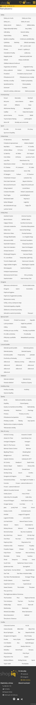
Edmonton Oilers (9, 233)
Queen (26, 657)
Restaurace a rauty (9, 299)
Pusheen (18, 552)
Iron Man (22, 504)
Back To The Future (9, 445)
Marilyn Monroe (25, 646)
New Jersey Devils (27, 244)
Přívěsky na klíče (9, 421)
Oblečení (3, 376)
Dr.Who (31, 473)
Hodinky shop (5, 386)
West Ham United (27, 164)
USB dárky (7, 32)
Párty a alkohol (8, 70)
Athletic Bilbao (8, 150)
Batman (28, 448)
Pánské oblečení (8, 382)
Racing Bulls (27, 108)
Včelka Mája (7, 605)
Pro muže (18, 129)
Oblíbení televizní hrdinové (12, 63)
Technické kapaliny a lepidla (12, 306)
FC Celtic (31, 167)
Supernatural (27, 584)
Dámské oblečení (9, 379)
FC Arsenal (31, 150)
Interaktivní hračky (9, 53)
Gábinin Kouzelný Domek (11, 490)
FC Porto (20, 150)
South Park (7, 563)
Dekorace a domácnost (11, 285)
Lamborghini (28, 119)
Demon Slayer (8, 466)
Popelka (31, 546)
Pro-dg (32, 549)
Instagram (25, 677)
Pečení (19, 70)
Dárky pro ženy (26, 18)
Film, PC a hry (5, 431)
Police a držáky (30, 70)
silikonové (7, 362)
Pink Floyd (26, 653)
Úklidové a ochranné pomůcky (13, 310)
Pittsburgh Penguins (10, 254)
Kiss (18, 643)
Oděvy (6, 327)
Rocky (18, 556)
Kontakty (7, 689)
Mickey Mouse (8, 528)
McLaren (6, 101)
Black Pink (32, 629)
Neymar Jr (27, 199)
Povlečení (7, 74)
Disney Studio (8, 469)
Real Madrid (25, 140)
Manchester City (25, 160)
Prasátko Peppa (8, 549)
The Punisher (8, 598)
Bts (19, 632)
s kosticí (28, 358)
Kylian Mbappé (8, 202)
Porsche (20, 115)
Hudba (3, 622)
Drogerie (3, 282)
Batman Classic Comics (10, 448)
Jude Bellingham (25, 195)
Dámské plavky (8, 351)
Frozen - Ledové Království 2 (24, 483)
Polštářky (23, 327)
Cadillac (6, 112)
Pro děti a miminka (9, 334)
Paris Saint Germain (9, 181)
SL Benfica (7, 153)
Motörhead (19, 650)
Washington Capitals (28, 264)
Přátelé (21, 549)
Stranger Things (29, 577)
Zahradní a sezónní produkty (12, 313)
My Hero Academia (26, 532)
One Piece (7, 539)
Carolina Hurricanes (26, 223)
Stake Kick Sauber (28, 112)
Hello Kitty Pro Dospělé (11, 497)
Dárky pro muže (8, 18)
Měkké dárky (31, 25)
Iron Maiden (7, 643)
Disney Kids (31, 466)
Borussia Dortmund (10, 185)
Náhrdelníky (31, 407)
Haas (29, 105)
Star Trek (6, 573)
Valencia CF (19, 146)
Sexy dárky (28, 28)
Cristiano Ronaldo (9, 192)
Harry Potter (26, 493)
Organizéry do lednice (10, 67)
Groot (29, 490)
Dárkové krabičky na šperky (23, 400)
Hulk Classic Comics (27, 500)
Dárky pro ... (7, 22)
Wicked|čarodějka (9, 611)
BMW (31, 115)
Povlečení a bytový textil (24, 74)
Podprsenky (21, 355)
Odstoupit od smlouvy (11, 695)
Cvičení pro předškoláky (27, 39)
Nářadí (6, 60)
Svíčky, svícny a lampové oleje (12, 303)
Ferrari (6, 98)
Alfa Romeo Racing (9, 108)
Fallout (28, 476)
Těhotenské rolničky (10, 428)
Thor (18, 598)
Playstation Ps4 (26, 542)
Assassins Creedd (26, 434)
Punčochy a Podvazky (10, 358)
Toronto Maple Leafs (10, 261)
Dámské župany (26, 351)
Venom (19, 605)
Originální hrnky (28, 67)
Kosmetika (29, 289)
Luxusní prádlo (5, 344)
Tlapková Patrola (30, 598)
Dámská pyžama (28, 348)
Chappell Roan (30, 639)
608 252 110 (7, 686)
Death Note (30, 462)
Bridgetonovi (8, 455)
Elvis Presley (28, 636)
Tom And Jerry (8, 601)
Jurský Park (14, 507)
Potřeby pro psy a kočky (11, 330)
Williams (17, 105)
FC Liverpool (19, 167)
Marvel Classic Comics (26, 521)
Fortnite (6, 483)
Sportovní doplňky (9, 133)
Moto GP (6, 122)
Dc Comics (7, 462)
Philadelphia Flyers (26, 251)
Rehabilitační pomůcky (27, 337)
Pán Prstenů (30, 539)
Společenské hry (9, 84)
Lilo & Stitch (26, 518)
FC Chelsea (7, 167)
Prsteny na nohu (24, 414)
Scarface (30, 556)
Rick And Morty (30, 552)
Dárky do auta (25, 22)
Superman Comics (9, 584)
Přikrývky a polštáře (10, 337)
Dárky (2, 15)
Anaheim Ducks (8, 216)
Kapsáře (32, 320)
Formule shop (5, 94)
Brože (5, 400)
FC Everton (30, 174)
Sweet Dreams (8, 587)
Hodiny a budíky (9, 389)
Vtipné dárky (7, 35)
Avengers (27, 441)
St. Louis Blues (8, 257)
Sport (2, 126)
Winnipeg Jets (8, 268)
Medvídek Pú (29, 525)
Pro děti (6, 129)
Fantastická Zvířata (9, 480)
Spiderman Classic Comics (25, 563)
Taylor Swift (7, 664)
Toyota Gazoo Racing (10, 119)
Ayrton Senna (8, 115)
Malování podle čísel (26, 56)
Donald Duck (26, 469)
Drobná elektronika (28, 285)
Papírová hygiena (9, 292)
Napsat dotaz (8, 692)
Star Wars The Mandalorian (12, 577)
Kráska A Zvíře (8, 511)
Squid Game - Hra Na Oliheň (12, 570)
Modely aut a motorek (21, 122)
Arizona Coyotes (26, 216)
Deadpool (18, 462)
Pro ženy (30, 129)
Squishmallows (30, 570)
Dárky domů (7, 25)
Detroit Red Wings (25, 230)
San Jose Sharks (27, 254)
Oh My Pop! (30, 535)
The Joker (32, 587)
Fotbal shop (4, 136)
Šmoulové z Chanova (10, 618)
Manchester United (9, 164)
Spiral (33, 660)
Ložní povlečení (8, 323)
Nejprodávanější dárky (10, 28)
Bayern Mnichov (27, 181)
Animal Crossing (8, 434)
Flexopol (30, 313)
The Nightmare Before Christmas (13, 594)
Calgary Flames (8, 223)
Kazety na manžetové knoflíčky (13, 407)
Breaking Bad (26, 452)
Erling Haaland (8, 188)
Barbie (27, 445)
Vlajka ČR (28, 205)
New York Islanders (9, 247)
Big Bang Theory (8, 452)
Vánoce (6, 341)
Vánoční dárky (25, 32)
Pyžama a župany (26, 382)
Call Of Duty (25, 455)
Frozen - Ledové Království (12, 487)
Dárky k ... (19, 25)
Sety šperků (31, 421)
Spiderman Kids (8, 566)
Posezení (6, 320)
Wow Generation (9, 615)
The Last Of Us (8, 591)
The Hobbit (20, 587)
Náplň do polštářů (26, 323)
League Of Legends (24, 514)
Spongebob (26, 566)
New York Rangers (27, 247)
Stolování (6, 87)
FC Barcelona (8, 140)
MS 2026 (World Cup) (10, 205)
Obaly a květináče (23, 60)
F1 (15, 112)
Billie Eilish (20, 629)
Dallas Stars (7, 230)
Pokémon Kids (8, 546)
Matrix (16, 525)
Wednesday (7, 608)
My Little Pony (8, 535)
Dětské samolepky (29, 42)
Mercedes (18, 98)
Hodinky (26, 389)
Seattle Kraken (8, 278)
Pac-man (18, 539)
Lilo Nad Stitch (8, 521)
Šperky (3, 396)
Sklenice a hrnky (19, 362)
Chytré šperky (24, 403)
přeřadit (32, 355)
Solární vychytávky (26, 81)
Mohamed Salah (9, 199)
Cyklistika (6, 42)
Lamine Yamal (8, 209)
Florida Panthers (27, 233)
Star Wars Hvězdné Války (24, 573)
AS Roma (18, 157)
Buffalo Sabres (26, 219)
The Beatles (25, 664)
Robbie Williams (8, 660)
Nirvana (31, 650)
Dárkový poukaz (30, 91)
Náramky (6, 410)
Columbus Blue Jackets (27, 226)
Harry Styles (16, 639)
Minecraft (31, 528)
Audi (5, 105)
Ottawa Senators (9, 251)
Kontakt (4, 6)
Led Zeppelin (7, 646)
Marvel (6, 525)
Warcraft (30, 605)
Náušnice (18, 410)
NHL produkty (28, 275)
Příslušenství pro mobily (27, 77)
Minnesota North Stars (10, 275)
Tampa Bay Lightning (26, 257)
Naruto (20, 535)
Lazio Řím (7, 160)
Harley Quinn (8, 493)
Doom (20, 473)
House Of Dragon (9, 500)
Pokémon (21, 546)
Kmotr (33, 507)
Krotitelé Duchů (26, 511)
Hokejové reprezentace (11, 271)
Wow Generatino (27, 611)
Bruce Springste (8, 632)
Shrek (5, 559)
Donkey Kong (8, 473)
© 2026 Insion (33, 704)
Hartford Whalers (26, 268)
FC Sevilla (31, 146)
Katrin (18, 289)
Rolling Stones (22, 660)
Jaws (5, 507)
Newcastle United (9, 171)
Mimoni (20, 528)
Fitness (6, 49)
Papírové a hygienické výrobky (13, 296)
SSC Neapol (30, 153)
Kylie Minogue (29, 643)
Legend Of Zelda (8, 518)
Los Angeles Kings (27, 237)
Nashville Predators (9, 244)
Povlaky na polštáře (29, 330)
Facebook (25, 674)
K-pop (24, 507)
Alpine (31, 101)
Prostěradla (27, 334)
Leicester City (28, 178)
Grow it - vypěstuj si (24, 49)
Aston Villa (27, 171)
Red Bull (30, 98)
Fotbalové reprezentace (11, 143)
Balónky (25, 35)
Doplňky (6, 403)
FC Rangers (7, 174)
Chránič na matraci (19, 320)
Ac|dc (27, 625)
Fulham (18, 174)
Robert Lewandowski (27, 192)
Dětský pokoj (8, 46)
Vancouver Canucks (28, 261)
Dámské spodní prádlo (10, 348)
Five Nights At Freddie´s (27, 480)
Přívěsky (29, 417)
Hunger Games (8, 504)
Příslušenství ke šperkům (11, 417)
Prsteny (6, 414)
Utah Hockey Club (26, 278)
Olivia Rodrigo (8, 653)
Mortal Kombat (8, 532)
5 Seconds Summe (9, 625)
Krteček (6, 514)
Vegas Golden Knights (10, 264)
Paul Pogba (7, 195)
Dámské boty (27, 379)
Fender (6, 639)
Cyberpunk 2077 (27, 459)
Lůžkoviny (27, 53)
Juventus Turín (30, 157)
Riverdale (6, 556)
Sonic (33, 559)
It (32, 504)
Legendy (26, 202)
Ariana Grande (8, 629)
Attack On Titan (8, 438)
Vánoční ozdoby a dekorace (12, 91)
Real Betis (7, 146)
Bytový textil (4, 317)
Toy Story (31, 601)
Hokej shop (4, 212)
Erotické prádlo (8, 355)
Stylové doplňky (8, 393)
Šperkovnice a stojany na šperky (13, 424)
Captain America (9, 459)
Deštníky (16, 42)
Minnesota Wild (8, 240)
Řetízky (20, 421)
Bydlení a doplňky (9, 39)
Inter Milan (7, 157)
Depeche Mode (30, 632)
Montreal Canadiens (26, 240)
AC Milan (18, 153)
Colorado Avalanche (10, 226)
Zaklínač (26, 615)
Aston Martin (19, 101)
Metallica (6, 650)
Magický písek (8, 56)
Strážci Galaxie (8, 580)
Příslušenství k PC (9, 77)
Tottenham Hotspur (10, 178)
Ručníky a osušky (9, 81)
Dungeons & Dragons (10, 476)
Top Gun (20, 601)
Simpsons (15, 559)
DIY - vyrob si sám (25, 46)
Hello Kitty (29, 497)
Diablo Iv (19, 466)
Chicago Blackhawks (10, 237)
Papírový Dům (8, 542)
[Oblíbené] (20, 3)
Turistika (24, 87)
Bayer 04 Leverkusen (28, 185)
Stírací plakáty (26, 84)
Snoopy (24, 559)
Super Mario (26, 580)
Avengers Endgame (9, 441)
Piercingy (30, 410)
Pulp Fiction (7, 552)
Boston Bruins (8, 219)
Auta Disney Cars (26, 438)
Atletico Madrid (28, 143)
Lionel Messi (26, 188)
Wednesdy (25, 608)
